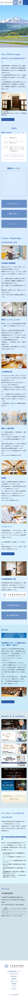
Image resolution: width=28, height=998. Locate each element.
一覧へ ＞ (24, 132)
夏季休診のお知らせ (13, 137)
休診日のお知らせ (12, 142)
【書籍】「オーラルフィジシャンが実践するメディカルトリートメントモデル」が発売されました (16, 149)
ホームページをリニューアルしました (16, 156)
